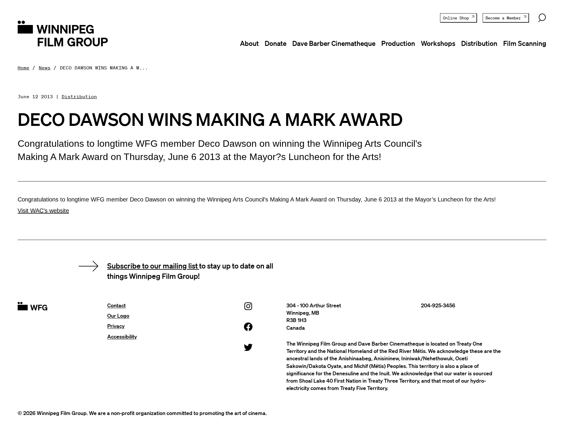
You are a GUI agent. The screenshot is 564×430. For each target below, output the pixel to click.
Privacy (116, 326)
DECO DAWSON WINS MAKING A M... (104, 68)
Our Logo (118, 315)
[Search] (542, 18)
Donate (275, 43)
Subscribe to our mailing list (153, 265)
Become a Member (503, 18)
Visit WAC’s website (43, 210)
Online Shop (456, 18)
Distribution (479, 43)
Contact (116, 305)
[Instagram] (248, 306)
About (249, 43)
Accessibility (122, 336)
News (45, 68)
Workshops (438, 43)
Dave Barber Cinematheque (333, 43)
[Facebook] (248, 326)
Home (23, 68)
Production (398, 43)
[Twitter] (248, 347)
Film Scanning (524, 43)
